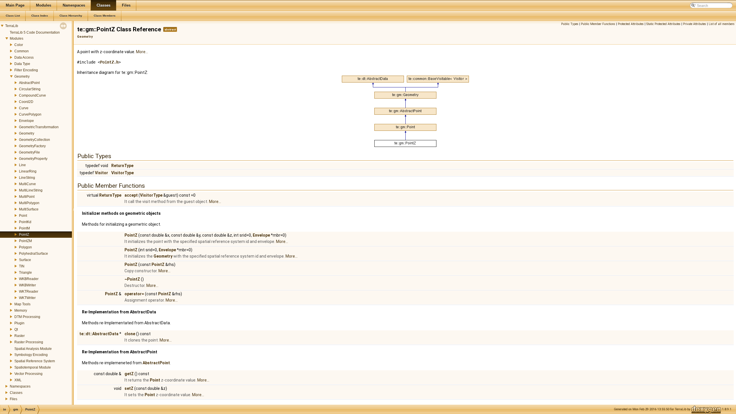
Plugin (19, 323)
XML (18, 380)
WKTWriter (27, 298)
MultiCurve (27, 184)
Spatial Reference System (34, 361)
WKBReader (29, 279)
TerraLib (11, 26)
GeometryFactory (32, 146)
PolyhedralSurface (33, 254)
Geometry (22, 76)
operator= (134, 294)
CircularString (30, 89)
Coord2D (26, 102)
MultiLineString (31, 190)
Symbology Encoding (31, 355)
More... (142, 51)
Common (21, 51)
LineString (27, 178)
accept (131, 195)
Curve (23, 108)
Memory (20, 310)
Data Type (22, 64)
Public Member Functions (598, 24)
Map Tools (22, 304)
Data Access (24, 57)
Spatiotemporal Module (32, 367)
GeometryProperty (33, 159)
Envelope (26, 121)
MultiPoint (26, 197)
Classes (16, 393)
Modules (16, 39)
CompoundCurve (32, 95)
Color (18, 45)
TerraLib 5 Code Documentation (35, 32)
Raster (19, 336)
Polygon (25, 247)
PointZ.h (109, 62)
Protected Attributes (631, 24)
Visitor (101, 172)
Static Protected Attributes (663, 24)
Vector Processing (28, 374)
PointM (24, 228)
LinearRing (28, 171)
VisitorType (122, 172)
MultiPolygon (29, 203)
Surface (25, 260)
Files (13, 399)
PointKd (25, 222)
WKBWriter (27, 285)
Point (23, 216)
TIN (21, 266)
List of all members (722, 24)
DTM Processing (27, 317)
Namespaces (20, 386)
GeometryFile (29, 152)
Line (22, 165)
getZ (129, 373)
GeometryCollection (34, 140)
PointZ (24, 235)
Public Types (569, 24)
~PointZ (132, 279)
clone (129, 333)
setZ (128, 388)
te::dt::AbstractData (98, 333)
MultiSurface (29, 209)
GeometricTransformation (39, 127)
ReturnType (122, 165)
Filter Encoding (26, 70)
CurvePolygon (30, 114)
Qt (16, 329)
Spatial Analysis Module (33, 349)
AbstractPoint (29, 83)
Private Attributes (694, 24)
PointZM (25, 241)
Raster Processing (28, 342)
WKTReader (28, 292)
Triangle (25, 273)
